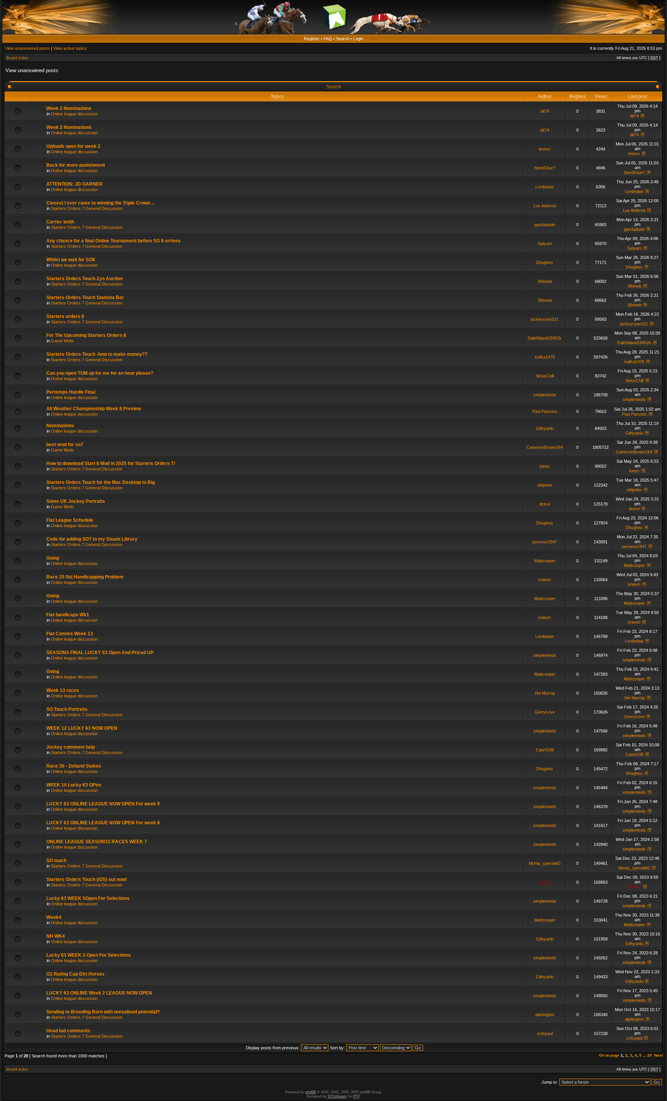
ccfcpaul (545, 1033)
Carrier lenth (60, 222)
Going (52, 558)
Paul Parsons (544, 411)
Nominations (60, 425)
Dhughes (544, 262)
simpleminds (544, 394)
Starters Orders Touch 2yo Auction (84, 278)
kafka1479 (545, 357)
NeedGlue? (544, 168)
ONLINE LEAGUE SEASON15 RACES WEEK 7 (96, 841)
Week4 (53, 917)
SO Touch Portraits (67, 709)
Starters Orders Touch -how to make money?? (96, 354)
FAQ (327, 38)
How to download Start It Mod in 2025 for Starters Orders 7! (110, 463)
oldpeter (544, 485)
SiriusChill (545, 376)
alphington (544, 1014)
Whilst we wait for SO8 (70, 259)
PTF (356, 1096)
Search (342, 38)
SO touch (56, 860)
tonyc (545, 466)
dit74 (544, 111)
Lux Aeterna (544, 205)
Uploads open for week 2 (73, 146)
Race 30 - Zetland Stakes (73, 766)
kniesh (544, 579)
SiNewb (545, 281)
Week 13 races (62, 690)
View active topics (70, 48)
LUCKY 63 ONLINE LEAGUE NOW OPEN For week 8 (103, 822)
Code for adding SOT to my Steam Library (91, 539)
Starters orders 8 (65, 316)
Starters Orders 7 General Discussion (86, 208)
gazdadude (544, 224)
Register (312, 38)
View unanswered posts (27, 48)
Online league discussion (74, 114)
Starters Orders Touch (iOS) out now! (86, 879)
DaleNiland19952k (545, 338)
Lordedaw (544, 186)
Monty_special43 (544, 863)
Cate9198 (545, 750)
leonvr (544, 149)
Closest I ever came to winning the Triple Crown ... (100, 203)
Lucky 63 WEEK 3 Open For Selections (88, 955)
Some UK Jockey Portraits (75, 501)
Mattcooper (544, 560)
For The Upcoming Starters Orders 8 (86, 335)
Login (358, 38)
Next (658, 1055)
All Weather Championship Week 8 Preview (93, 408)
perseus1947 (544, 542)
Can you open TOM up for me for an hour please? (99, 373)
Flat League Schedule (69, 520)
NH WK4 (55, 936)
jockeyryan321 (545, 319)
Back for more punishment (75, 165)
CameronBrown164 (544, 447)
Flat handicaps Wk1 (67, 614)
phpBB (310, 1092)
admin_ (545, 882)
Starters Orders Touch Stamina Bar (85, 297)
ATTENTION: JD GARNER (74, 184)
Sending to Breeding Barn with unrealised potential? (103, 1012)
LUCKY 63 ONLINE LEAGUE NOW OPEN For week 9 (103, 804)
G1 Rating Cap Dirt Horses (75, 974)
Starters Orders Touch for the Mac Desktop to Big (100, 482)
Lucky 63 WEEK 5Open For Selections (88, 898)
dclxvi (544, 504)
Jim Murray (544, 693)
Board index (17, 58)
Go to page (609, 1055)
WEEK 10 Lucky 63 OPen (73, 785)
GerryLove (545, 712)
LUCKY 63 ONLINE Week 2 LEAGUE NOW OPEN (99, 993)
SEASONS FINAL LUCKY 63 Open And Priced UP (100, 652)
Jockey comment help (70, 747)
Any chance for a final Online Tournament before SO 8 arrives (113, 241)
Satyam (545, 243)
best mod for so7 (64, 444)
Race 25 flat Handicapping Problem (85, 577)
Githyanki (545, 428)
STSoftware (337, 1096)
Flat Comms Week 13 (69, 633)
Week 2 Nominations (68, 108)
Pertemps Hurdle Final (70, 392)
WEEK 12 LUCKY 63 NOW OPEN (81, 728)
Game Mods (62, 340)
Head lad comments (68, 1030)
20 (649, 1055)
